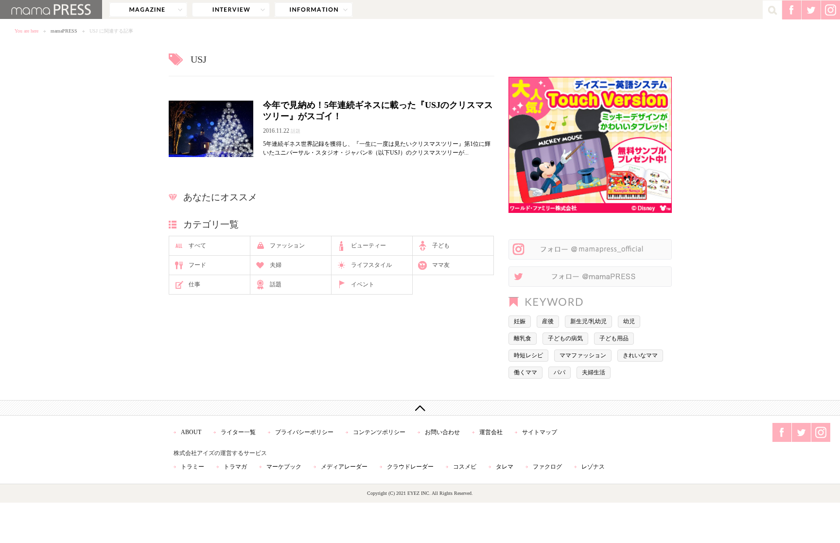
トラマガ (235, 466)
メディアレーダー (344, 466)
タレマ (504, 466)
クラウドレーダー (410, 466)
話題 (275, 284)
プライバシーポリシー (304, 432)
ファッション (287, 245)
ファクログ (547, 466)
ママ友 (441, 265)
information (313, 9)
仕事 (194, 284)
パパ (559, 372)
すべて (197, 245)
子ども (441, 245)
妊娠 (519, 321)
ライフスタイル (371, 265)
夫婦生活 (593, 372)
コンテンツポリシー (379, 432)
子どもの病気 (565, 338)
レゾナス (593, 466)
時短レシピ (528, 355)
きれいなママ (640, 355)
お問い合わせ (442, 432)
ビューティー (368, 245)
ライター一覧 (238, 432)
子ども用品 (614, 338)
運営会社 (491, 432)
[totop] (420, 408)
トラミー (192, 466)
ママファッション (583, 355)
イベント (362, 284)
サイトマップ (539, 432)
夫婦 (275, 265)
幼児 (629, 321)
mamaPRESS (64, 31)
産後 (548, 321)
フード (197, 265)
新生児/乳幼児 (588, 321)
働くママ (525, 372)
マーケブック (283, 466)
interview (231, 9)
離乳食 (522, 338)
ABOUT (191, 432)
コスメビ (464, 466)
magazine (148, 9)
